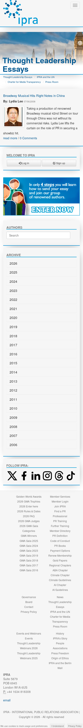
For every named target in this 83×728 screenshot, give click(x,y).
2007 (13, 435)
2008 (13, 426)
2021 (13, 308)
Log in (25, 163)
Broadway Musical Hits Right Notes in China (34, 95)
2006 (13, 444)
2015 (13, 362)
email (6, 700)
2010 (13, 408)
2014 (13, 372)
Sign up (60, 163)
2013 (13, 381)
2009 (13, 417)
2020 (13, 317)
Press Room (51, 81)
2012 (13, 390)
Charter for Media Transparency (24, 81)
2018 (13, 335)
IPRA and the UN (45, 77)
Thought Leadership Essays (17, 77)
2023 (13, 290)
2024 (13, 281)
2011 (13, 399)
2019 (13, 326)
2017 (13, 344)
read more (10, 138)
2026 (13, 263)
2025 (13, 272)
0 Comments (28, 138)
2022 (13, 299)
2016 (13, 354)
